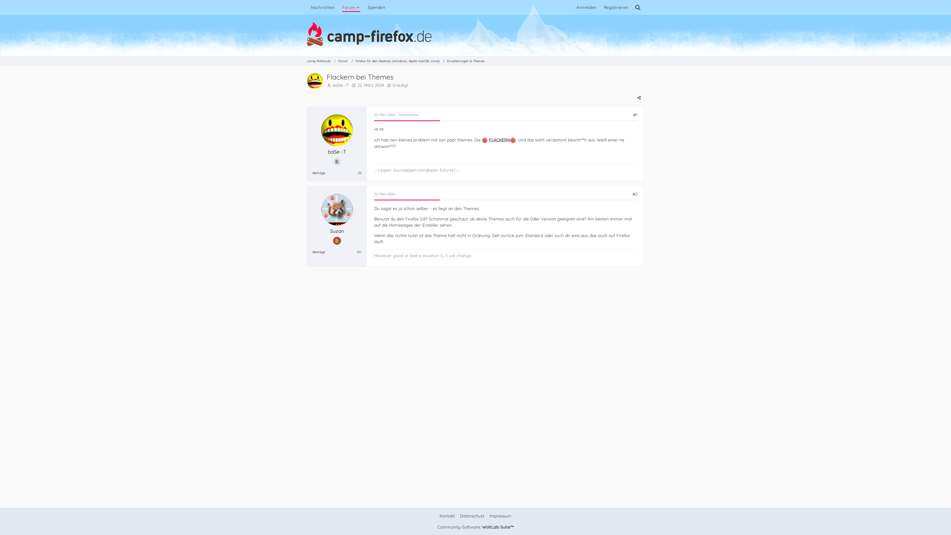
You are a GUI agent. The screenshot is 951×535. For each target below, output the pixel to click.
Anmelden (586, 7)
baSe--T (341, 85)
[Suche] (638, 7)
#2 (635, 194)
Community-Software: (475, 527)
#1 (635, 114)
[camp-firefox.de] (475, 34)
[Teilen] (639, 98)
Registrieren (616, 7)
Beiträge (319, 173)
